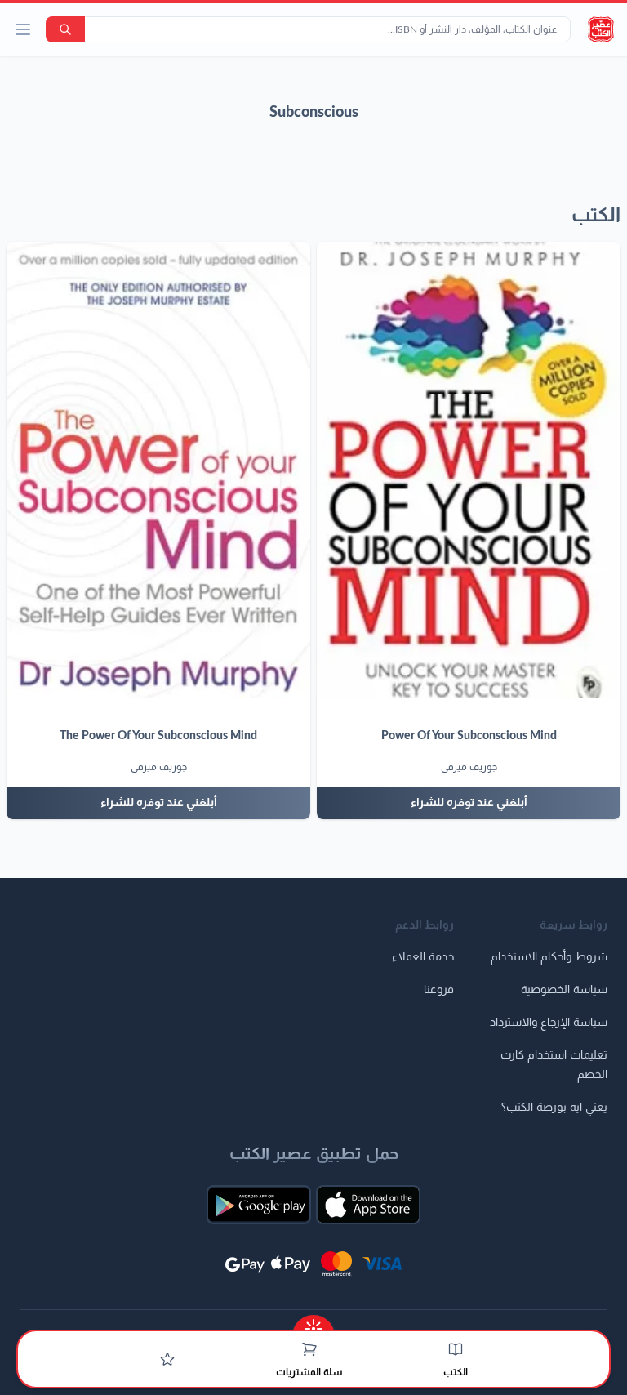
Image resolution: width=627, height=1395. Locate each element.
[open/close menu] (23, 29)
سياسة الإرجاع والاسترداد (548, 1022)
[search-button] (65, 29)
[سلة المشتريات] (309, 1349)
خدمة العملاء (423, 957)
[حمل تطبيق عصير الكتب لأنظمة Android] (259, 1204)
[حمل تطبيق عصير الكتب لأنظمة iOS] (368, 1204)
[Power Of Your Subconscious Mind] (468, 470)
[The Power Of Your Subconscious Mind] (158, 470)
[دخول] (167, 1359)
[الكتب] (455, 1349)
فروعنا (439, 990)
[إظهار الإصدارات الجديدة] (313, 1323)
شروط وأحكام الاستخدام (549, 957)
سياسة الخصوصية (564, 990)
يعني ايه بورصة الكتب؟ (554, 1107)
